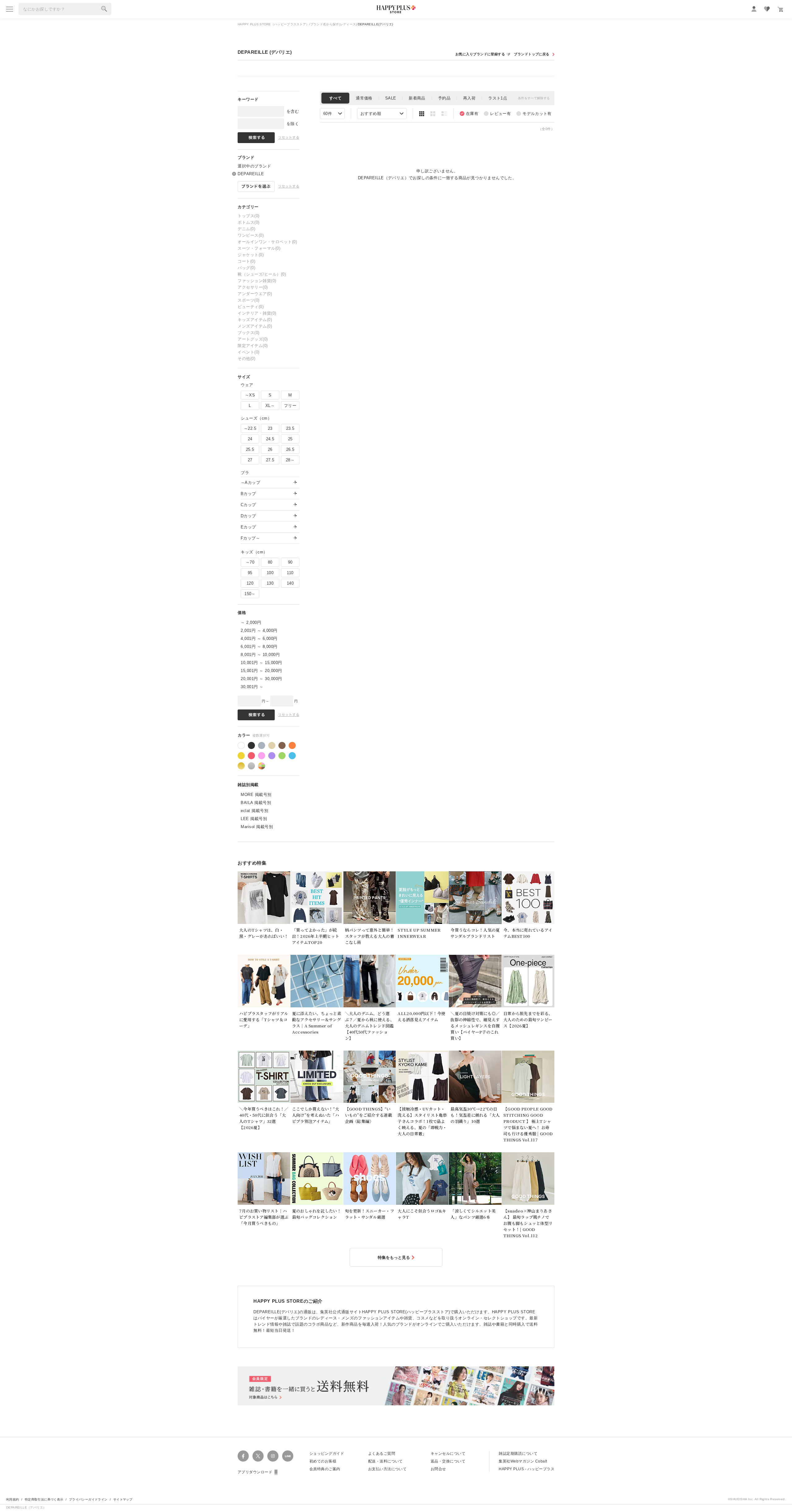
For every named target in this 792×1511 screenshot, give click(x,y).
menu (9, 9)
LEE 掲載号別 (254, 818)
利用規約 (12, 1499)
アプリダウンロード (255, 1472)
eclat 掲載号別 (254, 810)
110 (290, 572)
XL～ (270, 405)
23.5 (290, 428)
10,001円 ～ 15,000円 (261, 662)
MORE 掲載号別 (256, 794)
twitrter (258, 1456)
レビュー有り (497, 113)
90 (290, 562)
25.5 (250, 449)
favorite (767, 9)
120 (250, 583)
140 (290, 583)
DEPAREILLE (251, 173)
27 (250, 460)
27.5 (270, 460)
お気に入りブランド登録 (483, 54)
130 (270, 583)
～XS (250, 395)
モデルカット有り (534, 113)
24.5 (270, 439)
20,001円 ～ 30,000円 (261, 678)
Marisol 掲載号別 (257, 826)
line (287, 1456)
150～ (250, 593)
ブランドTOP (533, 54)
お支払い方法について (387, 1469)
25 (290, 439)
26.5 (290, 449)
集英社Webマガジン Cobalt (523, 1461)
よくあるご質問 (381, 1453)
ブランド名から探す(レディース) (333, 24)
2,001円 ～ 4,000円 (259, 630)
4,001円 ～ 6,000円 (259, 638)
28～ (290, 460)
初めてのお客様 (322, 1461)
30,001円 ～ (252, 686)
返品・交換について (448, 1461)
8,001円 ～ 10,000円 (260, 654)
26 (270, 449)
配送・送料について (385, 1461)
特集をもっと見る (394, 1257)
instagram (272, 1456)
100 (270, 572)
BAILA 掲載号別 (256, 802)
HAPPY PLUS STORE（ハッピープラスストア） (273, 24)
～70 (250, 562)
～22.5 (250, 428)
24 (250, 439)
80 (270, 562)
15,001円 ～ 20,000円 (261, 670)
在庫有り (469, 113)
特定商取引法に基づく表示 (44, 1499)
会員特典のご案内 (324, 1469)
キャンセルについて (448, 1453)
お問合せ (438, 1469)
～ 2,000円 (251, 622)
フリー (290, 405)
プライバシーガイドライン (88, 1499)
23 (270, 428)
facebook (243, 1456)
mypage (754, 9)
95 (250, 572)
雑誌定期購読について (518, 1453)
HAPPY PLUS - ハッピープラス (526, 1469)
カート (780, 9)
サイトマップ (122, 1499)
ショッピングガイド (326, 1453)
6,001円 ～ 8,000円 (259, 646)
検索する (104, 9)
